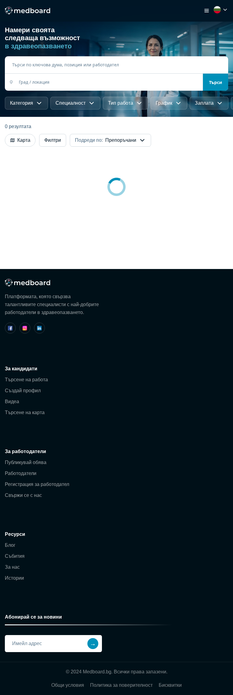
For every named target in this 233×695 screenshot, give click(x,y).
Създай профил (23, 390)
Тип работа (120, 103)
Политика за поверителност (121, 685)
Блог (10, 545)
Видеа (12, 401)
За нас (12, 567)
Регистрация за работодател (37, 484)
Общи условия (67, 685)
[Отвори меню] (206, 10)
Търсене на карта (25, 412)
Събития (15, 556)
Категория (21, 103)
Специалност (71, 103)
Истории (14, 578)
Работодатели (20, 473)
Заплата (204, 103)
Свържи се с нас (23, 495)
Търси (215, 82)
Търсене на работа (26, 379)
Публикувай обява (25, 462)
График (164, 103)
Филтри (52, 140)
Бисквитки (170, 685)
